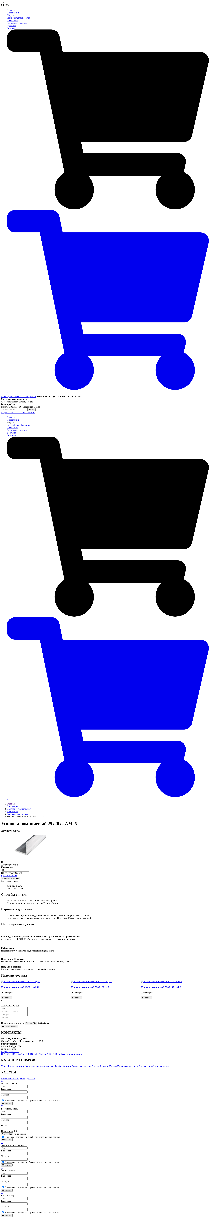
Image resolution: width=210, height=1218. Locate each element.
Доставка (11, 25)
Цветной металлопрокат (19, 809)
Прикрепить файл (10, 1131)
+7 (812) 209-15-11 (10, 412)
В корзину (6, 998)
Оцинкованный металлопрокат (154, 1066)
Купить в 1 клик (9, 875)
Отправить (6, 1103)
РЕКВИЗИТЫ (53, 1054)
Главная (11, 10)
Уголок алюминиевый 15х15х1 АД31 (20, 987)
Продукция (12, 806)
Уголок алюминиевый (18, 814)
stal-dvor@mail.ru (24, 396)
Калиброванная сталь (127, 1066)
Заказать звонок (27, 412)
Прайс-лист (12, 20)
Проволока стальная (81, 1066)
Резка (9, 18)
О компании (13, 12)
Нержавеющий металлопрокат (39, 1066)
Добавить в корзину (10, 878)
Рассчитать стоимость (71, 1054)
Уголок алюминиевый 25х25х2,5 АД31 (91, 987)
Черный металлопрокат (12, 1066)
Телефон (5, 1094)
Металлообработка (10, 1078)
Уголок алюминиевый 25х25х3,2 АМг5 (161, 987)
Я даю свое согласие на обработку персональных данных (32, 1100)
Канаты (113, 1066)
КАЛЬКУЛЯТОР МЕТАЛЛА (32, 1054)
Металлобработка (21, 18)
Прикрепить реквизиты (12, 1023)
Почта (4, 1125)
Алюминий (12, 811)
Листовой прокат (100, 1066)
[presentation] (1, 1000)
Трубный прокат (63, 1066)
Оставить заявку (9, 1026)
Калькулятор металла (17, 23)
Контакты (11, 28)
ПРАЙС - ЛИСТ (9, 1054)
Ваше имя (6, 1089)
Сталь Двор (7, 396)
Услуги (10, 15)
